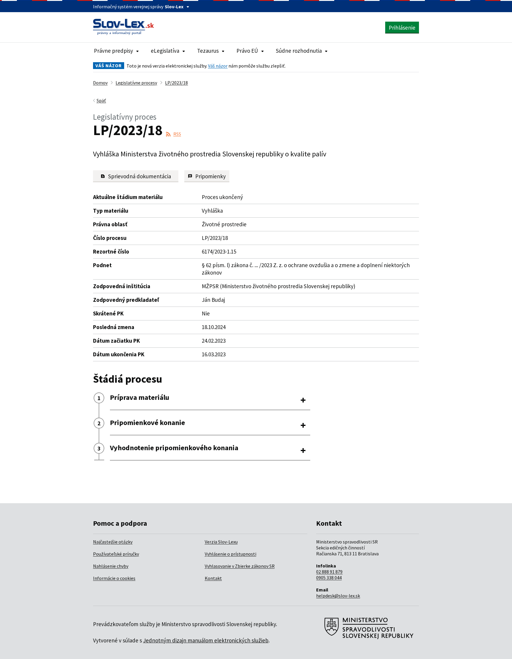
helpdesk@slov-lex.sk (338, 596)
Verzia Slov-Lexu (221, 542)
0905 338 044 (329, 578)
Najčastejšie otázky (112, 542)
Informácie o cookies (114, 578)
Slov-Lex (174, 6)
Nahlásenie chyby (110, 566)
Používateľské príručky (116, 554)
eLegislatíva (165, 50)
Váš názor (218, 66)
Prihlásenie (402, 27)
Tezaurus (208, 50)
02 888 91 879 (329, 572)
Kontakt (213, 578)
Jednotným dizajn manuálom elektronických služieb (205, 640)
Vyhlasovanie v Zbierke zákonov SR (240, 566)
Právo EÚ (247, 50)
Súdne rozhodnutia (299, 50)
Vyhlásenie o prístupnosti (230, 554)
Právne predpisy (113, 50)
